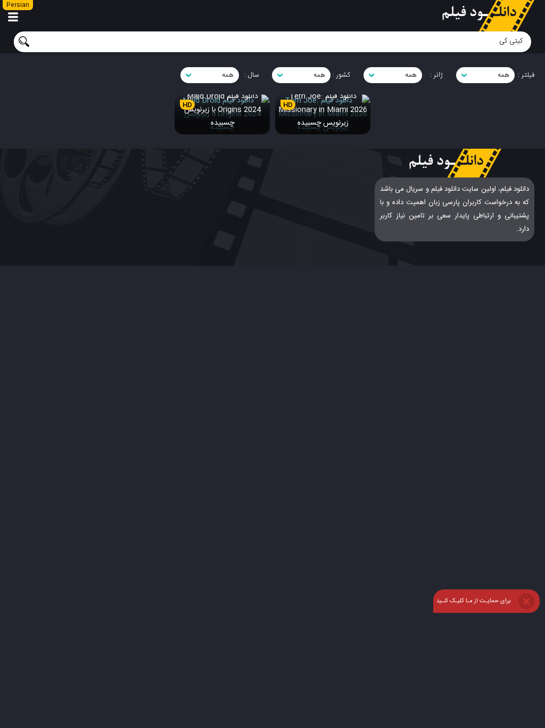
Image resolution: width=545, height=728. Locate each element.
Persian (17, 5)
